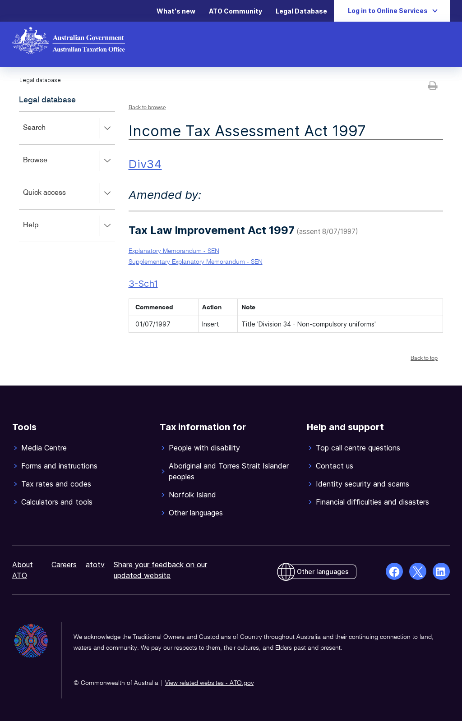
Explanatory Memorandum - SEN (174, 251)
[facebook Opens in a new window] (394, 571)
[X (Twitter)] (417, 571)
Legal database (47, 100)
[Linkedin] (441, 571)
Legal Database (301, 11)
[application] (67, 176)
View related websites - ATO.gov (209, 683)
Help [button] (44, 231)
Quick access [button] (57, 199)
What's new (176, 11)
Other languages (323, 571)
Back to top (424, 358)
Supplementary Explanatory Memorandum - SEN (196, 262)
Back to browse (147, 107)
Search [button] (47, 134)
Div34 (145, 164)
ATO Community (235, 11)
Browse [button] (48, 166)
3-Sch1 (143, 283)
